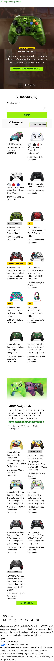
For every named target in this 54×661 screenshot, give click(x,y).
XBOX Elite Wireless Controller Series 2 (36, 185)
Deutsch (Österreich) (9, 641)
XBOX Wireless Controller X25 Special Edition (13, 230)
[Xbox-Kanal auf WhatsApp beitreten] (27, 620)
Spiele (2, 638)
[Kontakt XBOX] (5, 620)
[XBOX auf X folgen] (16, 620)
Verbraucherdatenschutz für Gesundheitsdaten (20, 647)
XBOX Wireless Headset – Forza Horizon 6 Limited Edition (35, 311)
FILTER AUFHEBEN (38, 124)
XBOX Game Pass (32, 626)
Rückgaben (18, 635)
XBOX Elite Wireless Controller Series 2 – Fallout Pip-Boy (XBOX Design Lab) (36, 348)
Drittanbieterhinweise (9, 656)
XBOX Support (17, 629)
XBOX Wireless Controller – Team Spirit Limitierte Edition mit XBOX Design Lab (35, 273)
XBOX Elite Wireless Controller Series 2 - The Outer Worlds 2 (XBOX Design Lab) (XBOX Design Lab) (15, 498)
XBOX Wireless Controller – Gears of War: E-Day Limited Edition (37, 231)
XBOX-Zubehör (47, 626)
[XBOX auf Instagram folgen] (21, 620)
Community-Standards (42, 629)
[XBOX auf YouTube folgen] (38, 620)
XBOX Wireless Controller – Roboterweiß (34, 150)
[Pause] (20, 85)
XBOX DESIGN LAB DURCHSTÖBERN (25, 422)
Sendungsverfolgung (32, 635)
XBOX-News (5, 629)
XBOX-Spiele (19, 626)
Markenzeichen (36, 653)
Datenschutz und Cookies (29, 650)
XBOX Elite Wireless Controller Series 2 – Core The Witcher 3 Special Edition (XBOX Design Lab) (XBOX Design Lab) (16, 582)
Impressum (12, 650)
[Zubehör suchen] (45, 108)
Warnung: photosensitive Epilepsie (15, 632)
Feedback (28, 629)
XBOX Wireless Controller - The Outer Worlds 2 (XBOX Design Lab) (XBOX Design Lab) (36, 498)
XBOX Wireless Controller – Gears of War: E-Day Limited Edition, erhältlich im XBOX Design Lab (16, 273)
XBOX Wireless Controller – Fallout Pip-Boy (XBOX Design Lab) (15, 348)
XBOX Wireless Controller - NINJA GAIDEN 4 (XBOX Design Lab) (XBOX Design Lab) (36, 538)
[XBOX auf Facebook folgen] (10, 620)
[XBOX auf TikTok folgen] (32, 620)
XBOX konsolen (6, 626)
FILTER (27, 115)
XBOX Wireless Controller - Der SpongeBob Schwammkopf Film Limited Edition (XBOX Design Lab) (16, 459)
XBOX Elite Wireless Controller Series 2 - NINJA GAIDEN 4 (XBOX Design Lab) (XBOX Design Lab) (15, 538)
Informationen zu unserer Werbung (34, 656)
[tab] (25, 85)
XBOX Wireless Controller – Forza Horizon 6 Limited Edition (14, 311)
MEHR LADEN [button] (27, 603)
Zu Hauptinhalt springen (10, 1)
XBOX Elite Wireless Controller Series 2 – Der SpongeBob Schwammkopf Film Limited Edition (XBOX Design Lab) (37, 462)
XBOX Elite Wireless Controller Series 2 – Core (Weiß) (16, 190)
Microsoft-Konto (37, 632)
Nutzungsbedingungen (19, 653)
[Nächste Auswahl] (41, 144)
